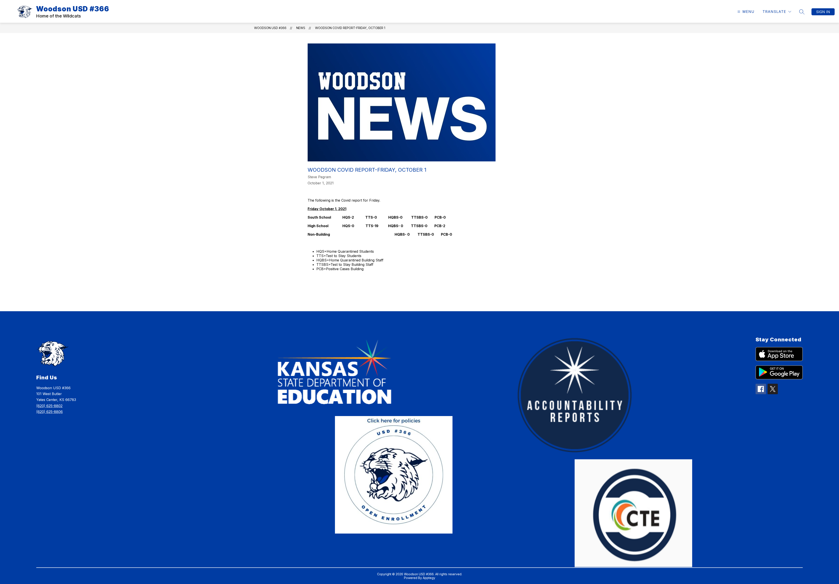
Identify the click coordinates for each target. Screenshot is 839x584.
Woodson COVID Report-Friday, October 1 (350, 28)
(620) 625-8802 (49, 406)
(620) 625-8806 (49, 411)
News (300, 28)
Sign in (823, 12)
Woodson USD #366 (270, 28)
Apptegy (429, 578)
